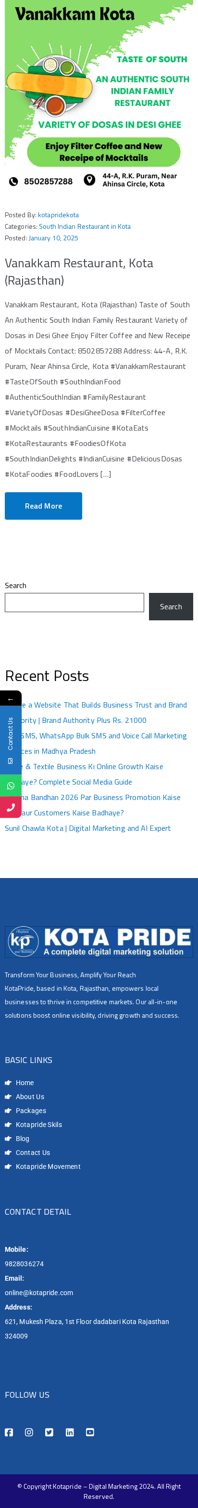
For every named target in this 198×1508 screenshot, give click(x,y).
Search (16, 585)
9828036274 (24, 1264)
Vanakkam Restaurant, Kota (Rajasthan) (79, 271)
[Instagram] (29, 1432)
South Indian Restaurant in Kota (85, 226)
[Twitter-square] (49, 1432)
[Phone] (11, 807)
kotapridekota (58, 215)
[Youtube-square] (90, 1432)
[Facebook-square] (9, 1432)
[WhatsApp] (11, 785)
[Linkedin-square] (70, 1432)
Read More (43, 505)
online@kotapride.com (39, 1293)
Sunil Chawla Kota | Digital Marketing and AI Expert (88, 828)
